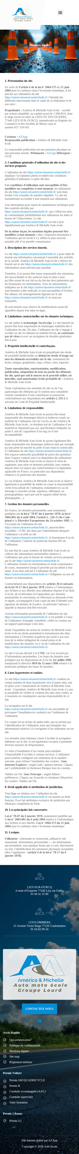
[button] (60, 12)
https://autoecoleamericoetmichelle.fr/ (26, 97)
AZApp (23, 136)
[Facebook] (39, 1021)
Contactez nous (39, 1008)
